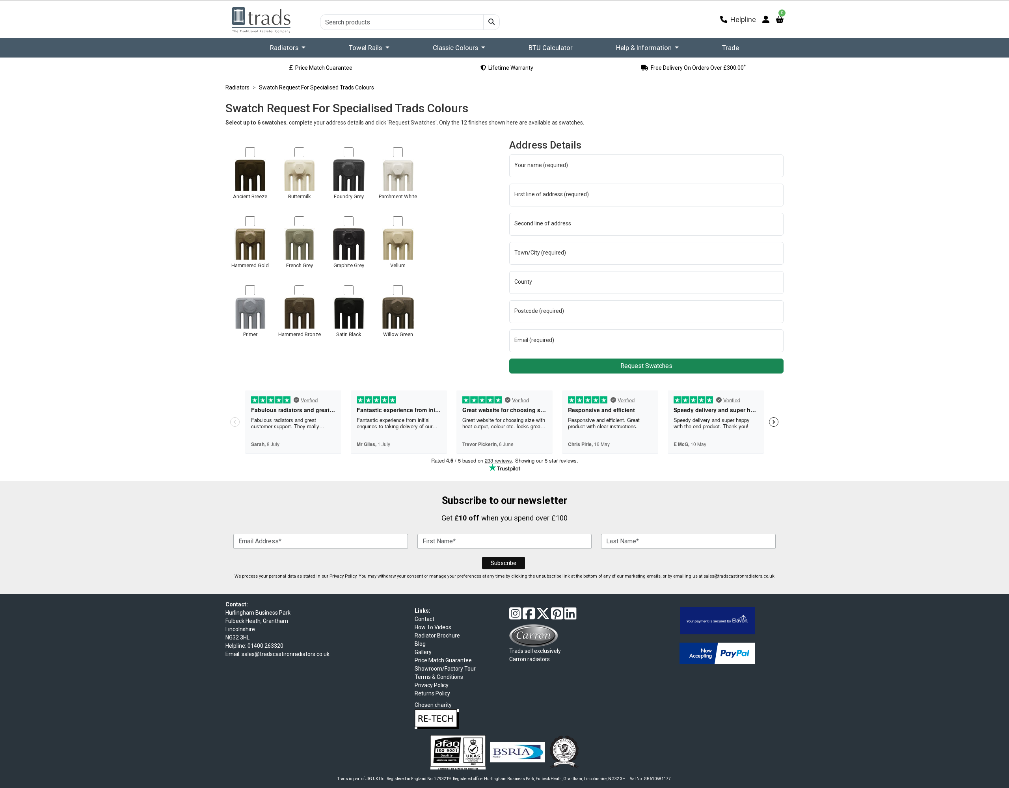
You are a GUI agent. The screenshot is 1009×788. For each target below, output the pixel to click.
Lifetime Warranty (507, 68)
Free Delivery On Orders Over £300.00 (694, 68)
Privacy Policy (343, 576)
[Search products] (491, 22)
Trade (730, 48)
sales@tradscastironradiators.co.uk (739, 576)
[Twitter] (543, 616)
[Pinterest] (557, 616)
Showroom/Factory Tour (445, 668)
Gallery (423, 652)
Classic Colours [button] (456, 48)
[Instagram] (515, 616)
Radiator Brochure (437, 635)
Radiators (285, 48)
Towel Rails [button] (366, 48)
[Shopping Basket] (780, 19)
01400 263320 (265, 646)
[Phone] (723, 19)
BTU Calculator (551, 48)
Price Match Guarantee (320, 68)
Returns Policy (432, 693)
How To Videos (433, 627)
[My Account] (765, 19)
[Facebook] (529, 616)
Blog (420, 644)
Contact (424, 619)
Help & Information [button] (644, 48)
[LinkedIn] (570, 616)
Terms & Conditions (439, 677)
